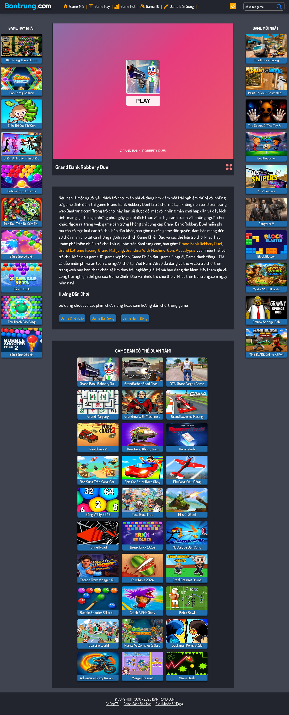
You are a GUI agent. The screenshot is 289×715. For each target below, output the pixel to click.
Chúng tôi (112, 703)
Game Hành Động (135, 318)
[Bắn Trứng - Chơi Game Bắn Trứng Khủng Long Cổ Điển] (29, 10)
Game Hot (128, 6)
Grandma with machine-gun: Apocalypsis (161, 250)
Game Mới (76, 6)
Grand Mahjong (111, 250)
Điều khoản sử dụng (169, 703)
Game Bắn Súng (182, 6)
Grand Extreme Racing (77, 250)
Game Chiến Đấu (72, 318)
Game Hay (102, 6)
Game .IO (152, 6)
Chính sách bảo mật (137, 703)
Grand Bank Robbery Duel (200, 243)
